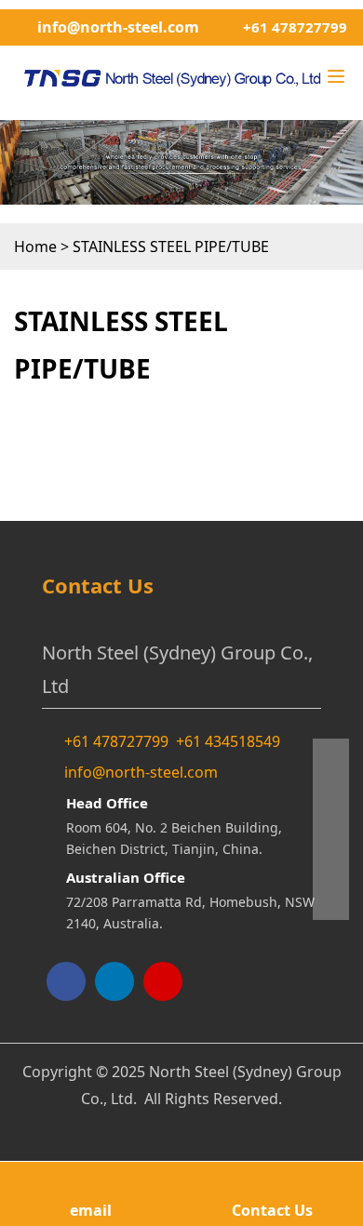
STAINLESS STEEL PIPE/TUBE (171, 246)
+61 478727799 (295, 27)
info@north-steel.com (118, 27)
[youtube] (162, 981)
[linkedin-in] (114, 981)
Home (35, 246)
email (91, 1210)
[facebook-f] (66, 981)
